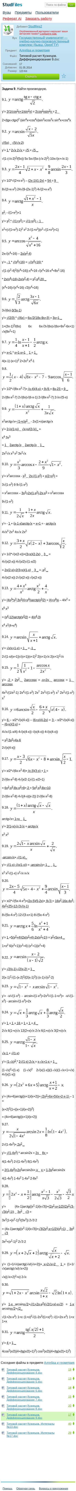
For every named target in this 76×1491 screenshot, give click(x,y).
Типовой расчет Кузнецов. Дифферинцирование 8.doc (24, 1407)
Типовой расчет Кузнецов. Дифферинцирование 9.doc (24, 1416)
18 (69, 1387)
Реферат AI (12, 19)
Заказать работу (38, 19)
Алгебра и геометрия (34, 50)
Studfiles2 (35, 26)
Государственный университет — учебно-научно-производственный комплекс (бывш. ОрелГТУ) (44, 41)
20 (69, 1405)
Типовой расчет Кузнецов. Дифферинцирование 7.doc (24, 1398)
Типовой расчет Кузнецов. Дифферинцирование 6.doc (24, 1389)
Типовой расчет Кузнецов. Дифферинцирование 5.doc (24, 1380)
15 (69, 1396)
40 (69, 1423)
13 (69, 1378)
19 (69, 1369)
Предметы (23, 13)
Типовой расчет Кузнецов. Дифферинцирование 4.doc (24, 1371)
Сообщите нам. (48, 34)
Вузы (7, 13)
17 (69, 1414)
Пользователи (47, 13)
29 (69, 1432)
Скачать (31, 76)
